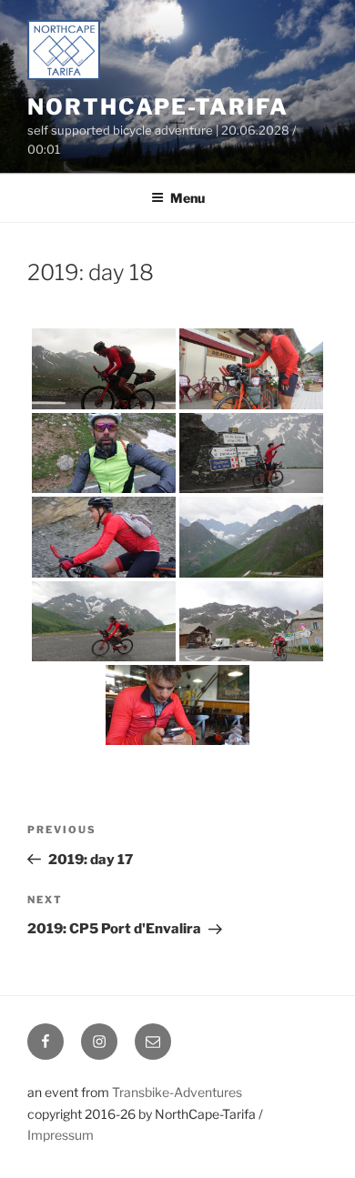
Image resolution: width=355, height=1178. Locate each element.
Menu (187, 198)
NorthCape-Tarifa (158, 107)
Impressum (60, 1135)
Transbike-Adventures (177, 1092)
